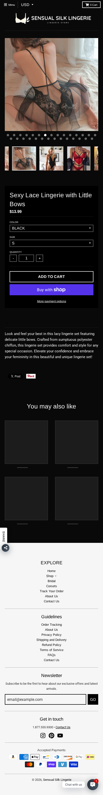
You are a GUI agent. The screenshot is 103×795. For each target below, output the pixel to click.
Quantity (16, 252)
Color (14, 222)
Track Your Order (51, 591)
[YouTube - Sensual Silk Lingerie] (60, 735)
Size (12, 237)
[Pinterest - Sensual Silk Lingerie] (51, 735)
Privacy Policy (51, 635)
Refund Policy (51, 645)
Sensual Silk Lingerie (57, 780)
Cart (93, 4)
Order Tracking (51, 624)
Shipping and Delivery (51, 640)
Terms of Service (51, 650)
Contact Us (51, 601)
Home (51, 571)
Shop (49, 576)
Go (93, 699)
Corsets (51, 586)
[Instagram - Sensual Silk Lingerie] (43, 735)
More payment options (51, 301)
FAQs (52, 655)
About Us (51, 596)
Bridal (52, 581)
